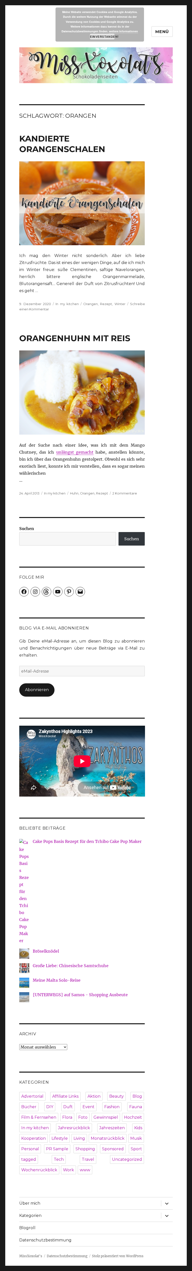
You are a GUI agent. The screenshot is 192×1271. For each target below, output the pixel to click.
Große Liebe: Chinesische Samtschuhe (70, 965)
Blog (137, 1096)
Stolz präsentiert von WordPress (118, 1256)
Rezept (106, 304)
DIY (49, 1106)
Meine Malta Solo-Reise (56, 980)
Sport (136, 1149)
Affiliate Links (65, 1096)
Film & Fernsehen (38, 1117)
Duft (68, 1106)
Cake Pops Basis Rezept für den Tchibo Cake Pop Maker (87, 841)
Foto (83, 1117)
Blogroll (27, 1227)
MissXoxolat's (30, 1256)
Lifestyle (60, 1138)
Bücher (28, 1106)
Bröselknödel (46, 951)
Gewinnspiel (106, 1117)
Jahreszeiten (112, 1127)
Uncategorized (127, 1159)
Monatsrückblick (107, 1138)
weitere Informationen (123, 31)
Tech (59, 1159)
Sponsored (113, 1149)
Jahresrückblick (74, 1127)
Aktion (94, 1096)
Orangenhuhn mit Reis (74, 338)
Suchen (26, 528)
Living (79, 1138)
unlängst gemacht (75, 452)
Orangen (90, 304)
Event (88, 1106)
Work (68, 1170)
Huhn (74, 493)
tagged (28, 1159)
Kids (138, 1127)
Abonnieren (37, 689)
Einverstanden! (102, 36)
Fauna (135, 1106)
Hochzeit (133, 1117)
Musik (136, 1138)
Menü (162, 31)
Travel (88, 1159)
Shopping (85, 1149)
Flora (67, 1117)
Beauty (116, 1096)
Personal (30, 1149)
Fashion (112, 1106)
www (85, 1170)
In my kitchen (67, 304)
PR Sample (57, 1149)
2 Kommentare (124, 493)
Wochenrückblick (39, 1170)
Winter (120, 304)
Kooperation (33, 1138)
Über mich (29, 1203)
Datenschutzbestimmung (45, 1240)
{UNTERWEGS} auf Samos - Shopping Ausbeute (80, 994)
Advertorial (32, 1096)
